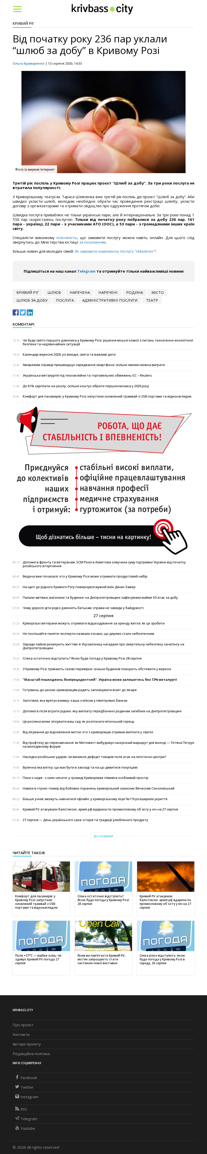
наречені (108, 292)
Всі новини (103, 836)
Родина (134, 292)
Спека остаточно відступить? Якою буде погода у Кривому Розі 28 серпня (82, 658)
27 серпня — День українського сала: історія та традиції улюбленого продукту (85, 820)
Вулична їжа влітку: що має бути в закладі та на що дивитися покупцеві (80, 767)
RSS (23, 1109)
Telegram (86, 271)
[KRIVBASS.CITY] (102, 9)
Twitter (27, 1087)
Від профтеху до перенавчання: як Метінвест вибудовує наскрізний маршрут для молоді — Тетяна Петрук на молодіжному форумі (108, 744)
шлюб (54, 292)
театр (152, 300)
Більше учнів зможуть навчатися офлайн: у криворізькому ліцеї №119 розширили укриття (95, 799)
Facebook (28, 1077)
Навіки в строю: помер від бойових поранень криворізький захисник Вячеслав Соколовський (98, 788)
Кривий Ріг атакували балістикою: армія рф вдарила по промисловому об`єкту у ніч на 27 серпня (100, 809)
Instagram (29, 1096)
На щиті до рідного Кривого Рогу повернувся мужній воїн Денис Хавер (79, 587)
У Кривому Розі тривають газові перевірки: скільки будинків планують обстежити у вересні (97, 669)
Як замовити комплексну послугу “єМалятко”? (115, 251)
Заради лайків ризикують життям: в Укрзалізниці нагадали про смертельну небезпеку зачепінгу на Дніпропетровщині (103, 646)
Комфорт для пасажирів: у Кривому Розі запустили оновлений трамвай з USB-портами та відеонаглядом (107, 396)
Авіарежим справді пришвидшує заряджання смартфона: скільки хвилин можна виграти (94, 365)
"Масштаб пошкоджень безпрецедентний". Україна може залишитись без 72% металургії (100, 679)
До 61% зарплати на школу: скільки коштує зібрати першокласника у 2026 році (86, 386)
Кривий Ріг (23, 23)
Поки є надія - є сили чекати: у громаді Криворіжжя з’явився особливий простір (85, 778)
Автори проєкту (27, 1043)
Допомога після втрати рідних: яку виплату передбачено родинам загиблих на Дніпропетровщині (102, 711)
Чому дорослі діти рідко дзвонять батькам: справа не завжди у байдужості (83, 608)
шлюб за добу (31, 300)
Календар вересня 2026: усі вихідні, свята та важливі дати (69, 354)
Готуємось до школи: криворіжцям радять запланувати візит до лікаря (80, 690)
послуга (65, 300)
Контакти (21, 1034)
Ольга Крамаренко (28, 63)
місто (157, 292)
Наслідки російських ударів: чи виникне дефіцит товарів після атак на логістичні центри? (94, 757)
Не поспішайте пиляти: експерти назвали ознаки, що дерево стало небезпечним (88, 634)
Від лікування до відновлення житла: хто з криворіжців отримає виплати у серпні (88, 732)
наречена (80, 292)
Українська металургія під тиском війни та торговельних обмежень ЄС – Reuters (87, 375)
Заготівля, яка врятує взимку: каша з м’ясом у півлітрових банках (75, 700)
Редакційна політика (31, 1053)
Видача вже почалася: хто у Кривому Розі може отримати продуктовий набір (85, 576)
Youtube (27, 1128)
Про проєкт (23, 1024)
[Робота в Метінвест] (103, 480)
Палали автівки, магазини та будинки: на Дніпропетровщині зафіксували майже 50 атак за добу (100, 597)
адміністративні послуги (109, 300)
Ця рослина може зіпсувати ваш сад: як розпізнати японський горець (79, 721)
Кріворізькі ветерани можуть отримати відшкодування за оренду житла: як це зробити (94, 623)
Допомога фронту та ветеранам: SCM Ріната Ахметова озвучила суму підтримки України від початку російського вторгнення (104, 564)
